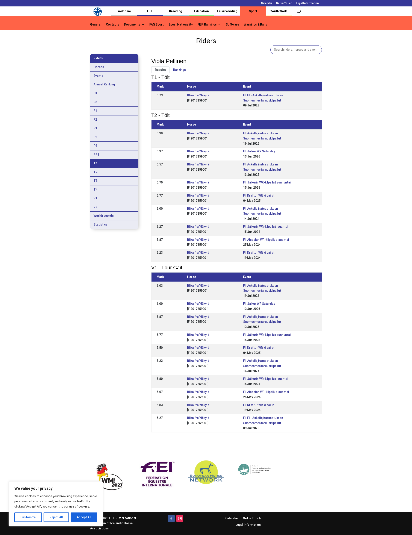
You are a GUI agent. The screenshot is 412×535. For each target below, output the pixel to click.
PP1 (96, 154)
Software (232, 24)
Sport (253, 11)
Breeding (175, 11)
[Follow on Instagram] (179, 518)
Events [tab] (98, 75)
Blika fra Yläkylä (198, 95)
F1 (95, 110)
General (95, 24)
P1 (95, 128)
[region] (56, 503)
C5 (95, 102)
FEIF (150, 11)
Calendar (266, 3)
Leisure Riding (227, 11)
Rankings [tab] (179, 69)
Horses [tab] (99, 67)
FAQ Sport (156, 24)
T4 (95, 189)
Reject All (56, 517)
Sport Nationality (180, 24)
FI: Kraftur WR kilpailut (258, 195)
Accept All (84, 517)
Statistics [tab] (101, 224)
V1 (95, 198)
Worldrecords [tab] (104, 215)
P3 (95, 145)
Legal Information (307, 3)
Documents (132, 24)
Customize (28, 517)
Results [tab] (160, 69)
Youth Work (278, 11)
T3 (95, 180)
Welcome (124, 11)
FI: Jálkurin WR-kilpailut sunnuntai (267, 182)
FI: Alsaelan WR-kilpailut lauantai (266, 239)
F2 (95, 119)
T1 (95, 163)
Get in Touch (284, 3)
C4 (95, 93)
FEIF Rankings (207, 24)
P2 (95, 137)
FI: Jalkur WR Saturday (259, 151)
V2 (95, 207)
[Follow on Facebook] (171, 518)
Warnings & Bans (255, 24)
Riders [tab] (98, 58)
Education (201, 11)
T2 (95, 172)
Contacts (112, 24)
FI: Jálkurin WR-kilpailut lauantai (265, 226)
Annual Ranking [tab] (104, 84)
